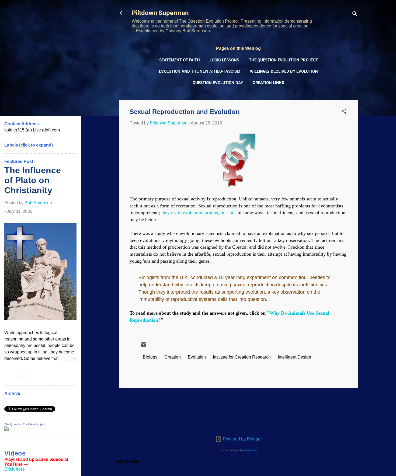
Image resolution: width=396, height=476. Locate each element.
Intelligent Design (294, 357)
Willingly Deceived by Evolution (284, 71)
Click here (14, 469)
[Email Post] (143, 346)
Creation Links (268, 82)
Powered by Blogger (242, 439)
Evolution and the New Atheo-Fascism (199, 71)
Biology (150, 357)
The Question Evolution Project (283, 60)
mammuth (250, 450)
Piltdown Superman (160, 13)
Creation (172, 357)
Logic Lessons (224, 60)
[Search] (355, 14)
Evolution (197, 357)
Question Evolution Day (218, 82)
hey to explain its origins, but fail (198, 212)
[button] (344, 112)
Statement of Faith (179, 60)
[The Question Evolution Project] (6, 429)
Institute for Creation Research (242, 357)
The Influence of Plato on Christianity (32, 180)
